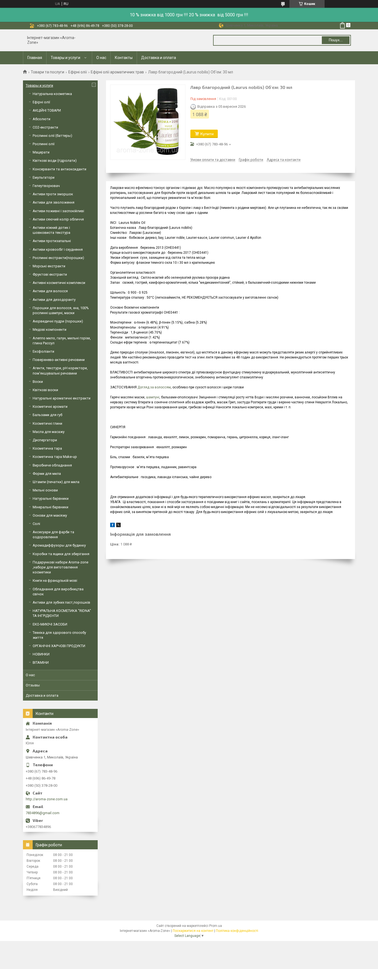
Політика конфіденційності (237, 931)
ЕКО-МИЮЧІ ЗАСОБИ (50, 624)
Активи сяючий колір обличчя (58, 219)
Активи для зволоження (53, 202)
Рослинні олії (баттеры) (52, 136)
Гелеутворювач (46, 186)
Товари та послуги (47, 72)
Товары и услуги (65, 57)
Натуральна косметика (52, 94)
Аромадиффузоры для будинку (59, 545)
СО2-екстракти (45, 127)
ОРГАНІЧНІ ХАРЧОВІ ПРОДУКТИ (59, 646)
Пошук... (336, 40)
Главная (34, 57)
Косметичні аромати (50, 406)
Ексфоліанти (43, 351)
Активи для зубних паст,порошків (61, 602)
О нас (101, 57)
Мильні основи (45, 490)
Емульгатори (44, 177)
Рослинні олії (44, 144)
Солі (36, 524)
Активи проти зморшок (53, 194)
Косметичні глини (47, 423)
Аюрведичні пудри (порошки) (58, 321)
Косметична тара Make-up (55, 457)
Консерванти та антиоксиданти (59, 169)
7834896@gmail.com (42, 813)
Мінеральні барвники (50, 507)
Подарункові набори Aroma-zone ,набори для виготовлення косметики (60, 567)
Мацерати (41, 152)
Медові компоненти (49, 329)
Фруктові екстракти (50, 274)
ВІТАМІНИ (41, 662)
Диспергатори (45, 440)
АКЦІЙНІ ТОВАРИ (47, 110)
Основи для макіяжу (50, 515)
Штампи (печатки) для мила (56, 482)
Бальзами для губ (47, 415)
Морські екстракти (49, 266)
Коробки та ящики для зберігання (61, 554)
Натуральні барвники (51, 498)
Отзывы (33, 685)
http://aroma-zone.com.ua (47, 799)
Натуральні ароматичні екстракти (61, 398)
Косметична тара (47, 448)
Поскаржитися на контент (193, 931)
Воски (38, 382)
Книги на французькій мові (55, 580)
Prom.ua (215, 926)
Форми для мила (47, 473)
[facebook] (112, 526)
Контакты (124, 57)
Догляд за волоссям (154, 387)
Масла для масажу (48, 432)
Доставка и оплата (158, 57)
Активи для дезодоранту (54, 300)
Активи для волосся (50, 291)
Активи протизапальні (52, 241)
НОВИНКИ (41, 654)
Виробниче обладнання (52, 465)
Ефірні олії (77, 72)
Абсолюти (41, 119)
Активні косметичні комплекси (59, 283)
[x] (118, 526)
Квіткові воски (45, 390)
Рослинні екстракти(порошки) (58, 258)
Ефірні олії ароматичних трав (117, 72)
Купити (207, 133)
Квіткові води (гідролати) (55, 160)
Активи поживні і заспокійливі (58, 211)
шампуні (152, 397)
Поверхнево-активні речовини (59, 360)
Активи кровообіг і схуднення (58, 249)
